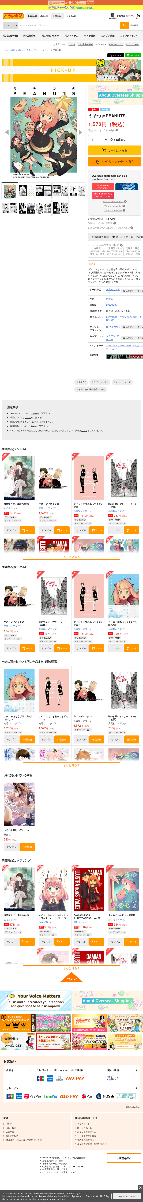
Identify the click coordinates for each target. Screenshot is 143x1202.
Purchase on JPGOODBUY (103, 187)
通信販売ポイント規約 (52, 1160)
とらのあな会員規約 (76, 1157)
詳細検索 (134, 25)
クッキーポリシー (75, 1166)
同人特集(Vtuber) (50, 35)
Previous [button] (6, 132)
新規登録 (121, 16)
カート (29, 530)
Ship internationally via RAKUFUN (103, 195)
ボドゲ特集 (89, 35)
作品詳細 (27, 739)
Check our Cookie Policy (97, 1196)
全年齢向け (32, 16)
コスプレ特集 (108, 35)
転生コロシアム (116, 44)
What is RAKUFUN (114, 210)
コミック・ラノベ (129, 35)
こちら (34, 413)
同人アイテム (71, 35)
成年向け (44, 16)
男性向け (59, 16)
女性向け (72, 16)
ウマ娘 (72, 44)
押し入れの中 (80, 922)
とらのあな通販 (8, 50)
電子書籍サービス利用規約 (54, 1163)
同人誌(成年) (29, 35)
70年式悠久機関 (85, 44)
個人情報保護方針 (50, 1166)
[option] (43, 132)
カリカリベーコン (117, 919)
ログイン (130, 16)
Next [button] (80, 132)
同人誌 (21, 50)
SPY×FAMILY (10, 517)
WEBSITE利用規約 (51, 1157)
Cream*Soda (45, 922)
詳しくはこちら (133, 1106)
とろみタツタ (10, 508)
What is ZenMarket (114, 205)
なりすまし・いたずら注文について (59, 1172)
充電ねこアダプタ (48, 508)
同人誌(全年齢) (10, 35)
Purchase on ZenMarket (127, 187)
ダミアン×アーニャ (13, 520)
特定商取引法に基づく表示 (54, 1169)
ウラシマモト (132, 44)
